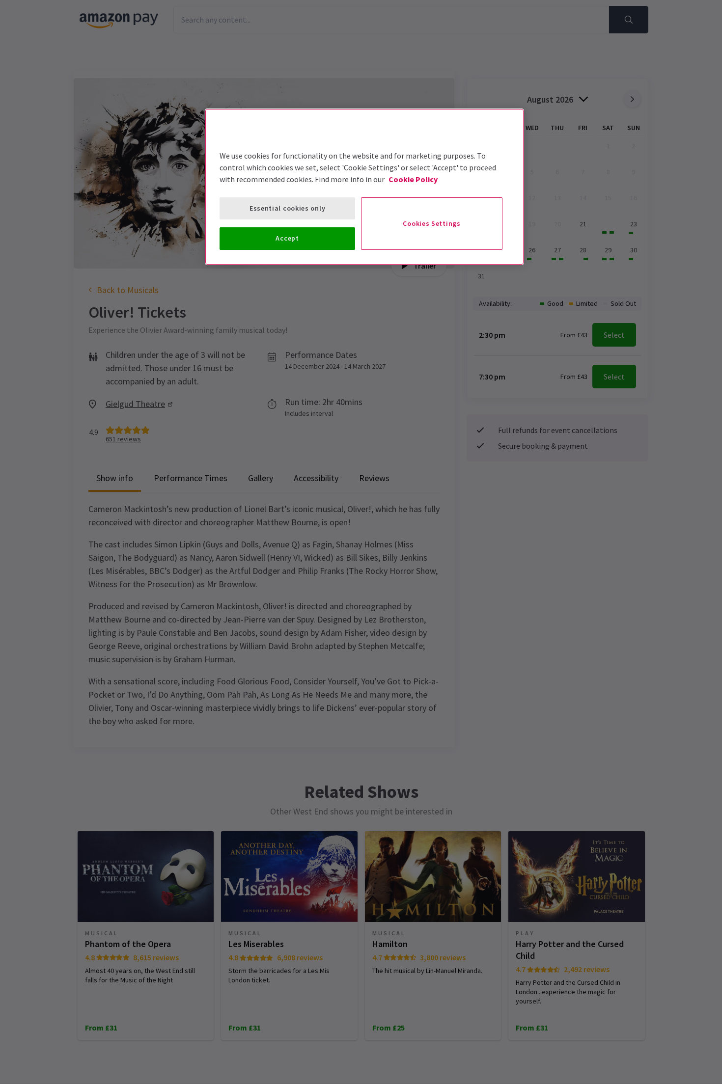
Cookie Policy (413, 179)
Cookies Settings (431, 223)
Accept (287, 238)
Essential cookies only (287, 208)
